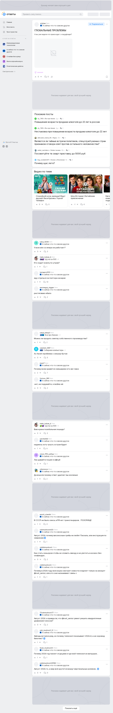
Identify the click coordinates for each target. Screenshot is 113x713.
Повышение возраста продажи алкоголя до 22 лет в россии (67, 119)
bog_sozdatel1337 (43, 157)
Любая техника (55, 147)
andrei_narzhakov (43, 147)
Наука (55, 135)
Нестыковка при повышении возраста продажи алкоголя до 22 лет (70, 129)
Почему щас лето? (44, 160)
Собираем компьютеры (53, 348)
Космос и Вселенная (58, 157)
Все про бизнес (50, 116)
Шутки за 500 (50, 257)
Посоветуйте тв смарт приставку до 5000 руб (59, 151)
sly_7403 (40, 116)
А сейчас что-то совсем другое (56, 26)
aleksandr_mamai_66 (44, 135)
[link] (51, 188)
